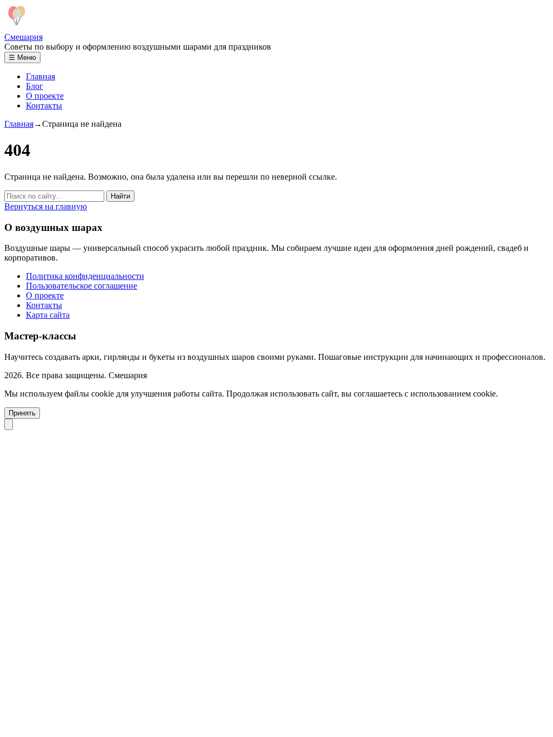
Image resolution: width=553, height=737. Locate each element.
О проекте (45, 95)
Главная (40, 76)
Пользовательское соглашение (81, 285)
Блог (34, 86)
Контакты (44, 105)
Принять (22, 413)
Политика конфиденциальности (85, 276)
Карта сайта (48, 314)
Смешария (23, 37)
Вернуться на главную (45, 206)
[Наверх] (8, 424)
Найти (120, 196)
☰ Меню (22, 57)
